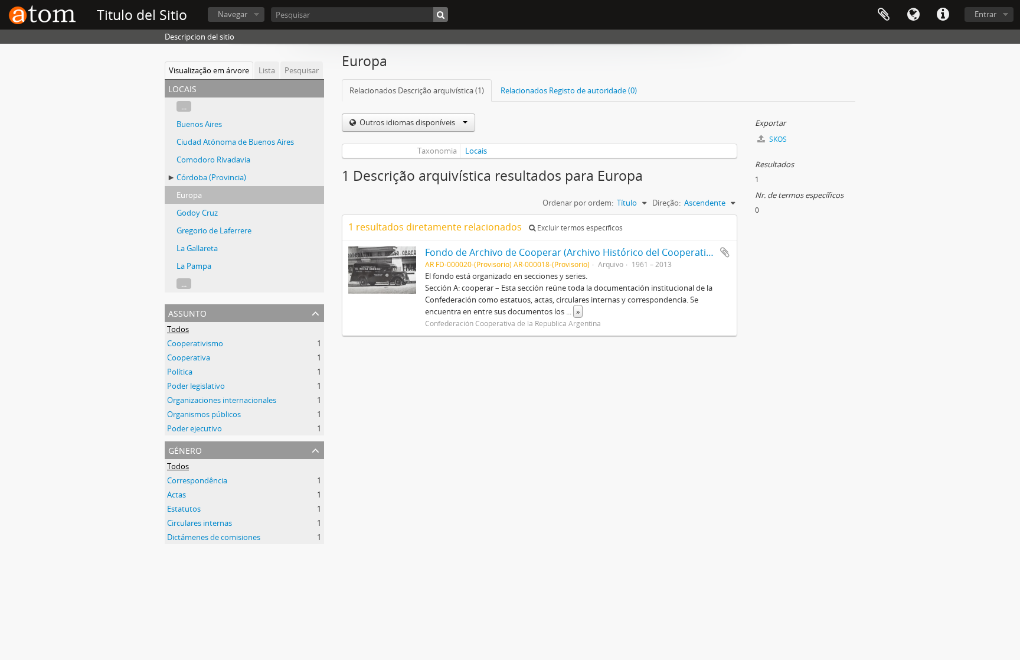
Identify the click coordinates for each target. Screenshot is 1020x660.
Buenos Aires (199, 124)
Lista (267, 70)
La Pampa (193, 266)
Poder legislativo (196, 386)
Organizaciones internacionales (221, 400)
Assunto (187, 312)
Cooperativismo (195, 343)
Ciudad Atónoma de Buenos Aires (235, 141)
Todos (178, 329)
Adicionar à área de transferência (725, 252)
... (184, 106)
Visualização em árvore (209, 70)
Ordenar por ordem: (577, 202)
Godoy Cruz (197, 212)
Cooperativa (188, 357)
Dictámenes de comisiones (213, 537)
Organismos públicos (204, 414)
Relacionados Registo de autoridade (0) (569, 90)
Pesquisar (302, 70)
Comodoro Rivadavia (213, 159)
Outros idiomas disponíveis (407, 122)
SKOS (777, 139)
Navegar (232, 14)
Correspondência (197, 480)
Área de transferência (883, 15)
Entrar (985, 14)
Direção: (666, 202)
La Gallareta (197, 248)
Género (185, 449)
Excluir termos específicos (579, 228)
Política (179, 371)
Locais (476, 150)
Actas (176, 494)
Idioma (913, 15)
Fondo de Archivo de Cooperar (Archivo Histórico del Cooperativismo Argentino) (603, 252)
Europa (189, 195)
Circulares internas (199, 523)
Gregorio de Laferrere (213, 230)
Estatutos (184, 508)
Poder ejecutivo (194, 428)
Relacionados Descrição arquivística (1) (416, 90)
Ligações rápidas (942, 15)
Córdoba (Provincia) (211, 177)
